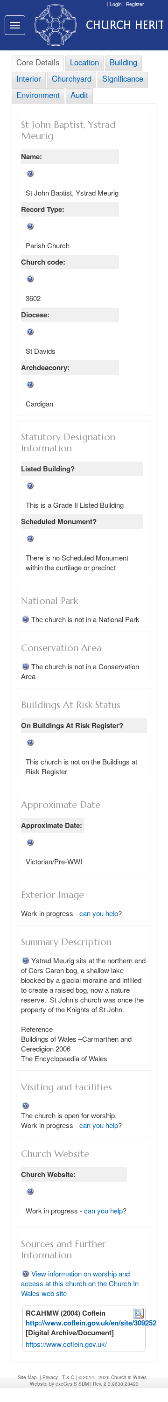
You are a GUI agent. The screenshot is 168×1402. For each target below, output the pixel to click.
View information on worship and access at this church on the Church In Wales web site (80, 1283)
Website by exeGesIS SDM (59, 1383)
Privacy (50, 1377)
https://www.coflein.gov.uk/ (66, 1344)
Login (116, 3)
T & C (68, 1377)
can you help (98, 913)
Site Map (27, 1377)
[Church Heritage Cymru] (53, 25)
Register (135, 3)
